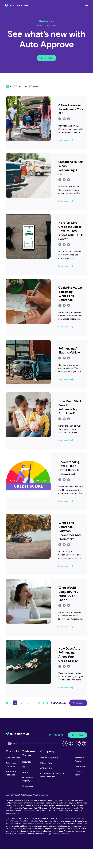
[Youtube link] (84, 743)
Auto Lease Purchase (11, 765)
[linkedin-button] (68, 118)
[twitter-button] (64, 118)
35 (39, 703)
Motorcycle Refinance (11, 773)
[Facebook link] (65, 743)
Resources (51, 25)
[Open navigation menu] (86, 5)
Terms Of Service (79, 759)
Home (39, 25)
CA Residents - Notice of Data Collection (52, 775)
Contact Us (78, 703)
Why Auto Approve (49, 757)
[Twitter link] (78, 743)
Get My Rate (46, 58)
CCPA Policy (46, 768)
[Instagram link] (71, 743)
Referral (25, 772)
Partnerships (27, 786)
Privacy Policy (47, 763)
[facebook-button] (59, 118)
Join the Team (78, 773)
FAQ (23, 767)
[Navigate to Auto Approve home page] (16, 5)
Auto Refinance (13, 757)
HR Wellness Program (27, 779)
